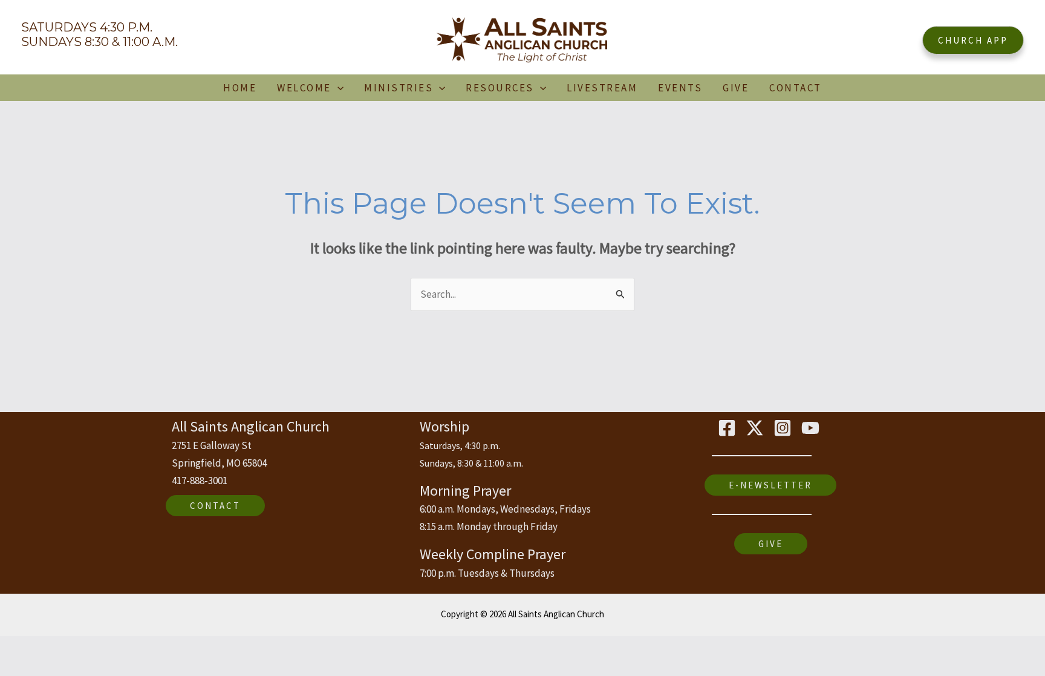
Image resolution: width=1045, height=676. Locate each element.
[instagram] (784, 428)
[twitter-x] (756, 428)
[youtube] (812, 428)
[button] (973, 40)
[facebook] (729, 428)
